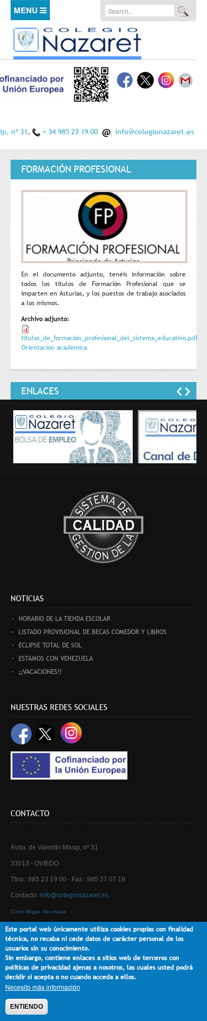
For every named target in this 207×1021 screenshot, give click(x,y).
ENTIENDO (26, 1006)
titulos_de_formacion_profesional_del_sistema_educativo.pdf (109, 338)
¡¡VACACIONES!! (40, 672)
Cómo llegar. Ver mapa (38, 911)
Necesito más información (42, 986)
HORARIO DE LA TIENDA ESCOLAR (64, 619)
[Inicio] (77, 41)
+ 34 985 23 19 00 (70, 131)
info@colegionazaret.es (154, 131)
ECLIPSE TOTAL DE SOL (50, 645)
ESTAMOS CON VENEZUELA (56, 658)
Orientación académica (54, 347)
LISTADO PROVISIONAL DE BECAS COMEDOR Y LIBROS (93, 632)
